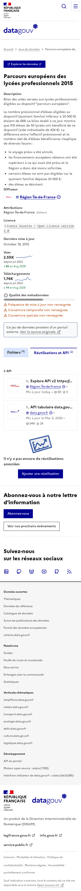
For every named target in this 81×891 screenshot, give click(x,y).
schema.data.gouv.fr (17, 635)
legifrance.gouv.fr (17, 835)
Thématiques (12, 599)
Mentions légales (35, 865)
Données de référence (18, 606)
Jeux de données (29, 49)
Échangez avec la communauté (24, 675)
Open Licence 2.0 (48, 885)
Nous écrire (11, 667)
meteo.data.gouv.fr (16, 707)
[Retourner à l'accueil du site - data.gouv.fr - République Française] (49, 800)
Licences (9, 857)
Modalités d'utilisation (31, 857)
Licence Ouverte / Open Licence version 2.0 (39, 228)
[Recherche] (63, 6)
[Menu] (75, 6)
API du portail (13, 761)
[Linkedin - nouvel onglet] (6, 571)
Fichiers (16, 352)
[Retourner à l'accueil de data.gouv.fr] (21, 29)
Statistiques (11, 682)
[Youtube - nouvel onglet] (44, 571)
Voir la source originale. (38, 332)
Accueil (8, 49)
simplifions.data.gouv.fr (19, 700)
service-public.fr (16, 845)
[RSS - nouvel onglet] (69, 571)
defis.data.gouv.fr (15, 729)
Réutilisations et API (53, 352)
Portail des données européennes (25, 628)
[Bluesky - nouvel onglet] (31, 571)
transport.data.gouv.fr (18, 714)
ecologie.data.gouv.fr (17, 721)
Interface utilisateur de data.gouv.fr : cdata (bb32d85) (39, 775)
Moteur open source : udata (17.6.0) (26, 768)
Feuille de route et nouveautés (23, 660)
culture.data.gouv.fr (16, 736)
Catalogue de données (18, 613)
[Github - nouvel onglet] (56, 571)
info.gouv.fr (49, 835)
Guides (8, 653)
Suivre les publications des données (26, 621)
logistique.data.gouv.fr (18, 743)
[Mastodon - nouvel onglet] (18, 571)
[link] (24, 64)
